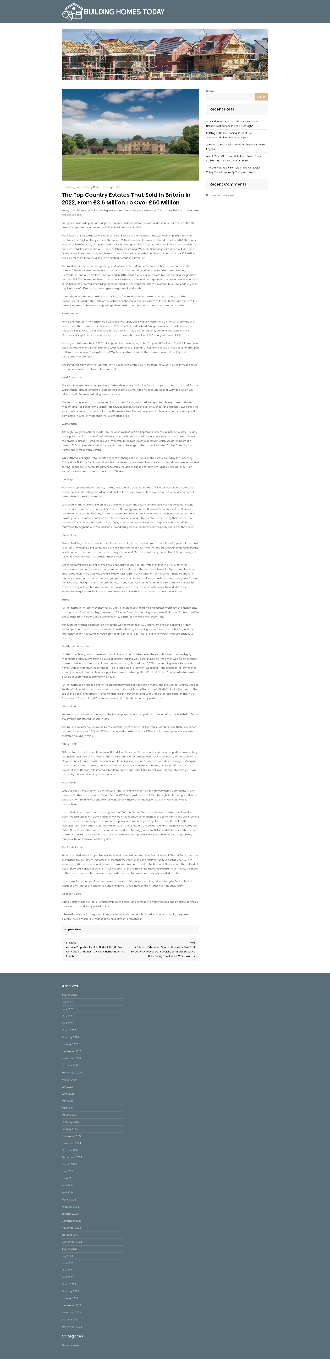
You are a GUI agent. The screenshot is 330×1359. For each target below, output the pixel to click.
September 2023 (72, 1242)
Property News (72, 929)
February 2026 (70, 1037)
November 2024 (71, 1143)
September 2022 (72, 1326)
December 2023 (71, 1221)
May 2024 (68, 1185)
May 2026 (67, 1016)
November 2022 (71, 1312)
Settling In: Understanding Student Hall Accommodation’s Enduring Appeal (229, 135)
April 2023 (67, 1277)
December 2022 (71, 1305)
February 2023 (70, 1291)
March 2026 (69, 1030)
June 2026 (68, 1009)
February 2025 (70, 1122)
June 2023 (68, 1263)
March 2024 (69, 1199)
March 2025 (69, 1115)
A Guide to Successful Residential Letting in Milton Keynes (236, 147)
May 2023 (67, 1270)
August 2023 (69, 1249)
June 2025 (68, 1093)
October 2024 (70, 1150)
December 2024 (71, 1136)
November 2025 (71, 1058)
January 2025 (70, 1129)
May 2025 (67, 1101)
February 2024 (70, 1206)
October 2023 (70, 1235)
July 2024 (67, 1171)
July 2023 (67, 1256)
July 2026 (67, 1002)
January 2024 (70, 1213)
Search (210, 91)
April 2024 (68, 1192)
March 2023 (69, 1284)
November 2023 (71, 1228)
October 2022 (70, 1319)
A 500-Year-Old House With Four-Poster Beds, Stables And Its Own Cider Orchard (233, 158)
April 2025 (67, 1108)
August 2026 (69, 995)
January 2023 (70, 1298)
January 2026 (70, 1044)
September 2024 (72, 1157)
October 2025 (70, 1065)
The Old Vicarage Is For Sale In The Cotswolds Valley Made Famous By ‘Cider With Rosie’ (233, 170)
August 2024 (69, 1164)
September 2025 (72, 1072)
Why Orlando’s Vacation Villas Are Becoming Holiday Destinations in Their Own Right (232, 124)
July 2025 (67, 1086)
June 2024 (68, 1178)
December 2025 (71, 1051)
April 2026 (67, 1023)
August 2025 (69, 1079)
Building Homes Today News (82, 187)
